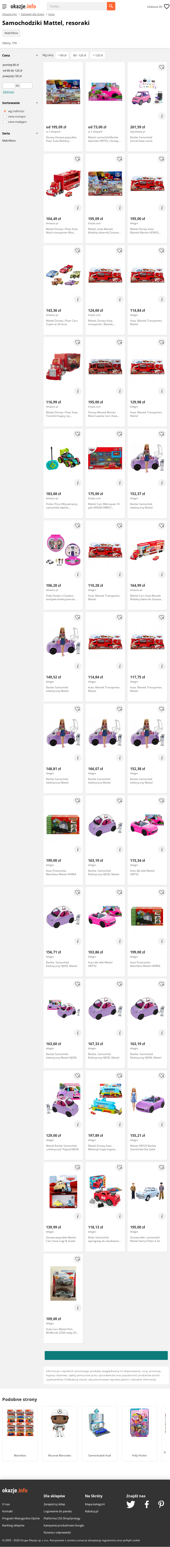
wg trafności (16, 111)
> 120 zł (97, 55)
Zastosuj (8, 92)
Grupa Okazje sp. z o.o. (34, 1540)
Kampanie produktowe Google (64, 1525)
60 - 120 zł (79, 55)
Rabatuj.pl (91, 1511)
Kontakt (7, 1511)
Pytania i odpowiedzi (57, 1532)
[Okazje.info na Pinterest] (161, 1505)
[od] (9, 85)
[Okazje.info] (25, 6)
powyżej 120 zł (12, 76)
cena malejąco (17, 122)
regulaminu (109, 1540)
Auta (51, 14)
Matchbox (11, 33)
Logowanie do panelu (58, 1511)
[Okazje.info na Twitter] (130, 1505)
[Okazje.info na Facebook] (147, 1505)
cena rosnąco (17, 116)
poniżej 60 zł (11, 65)
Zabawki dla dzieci (32, 14)
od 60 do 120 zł (12, 70)
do (18, 85)
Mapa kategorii (95, 1504)
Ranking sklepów (13, 1525)
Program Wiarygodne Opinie (21, 1518)
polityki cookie (131, 1540)
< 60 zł (62, 55)
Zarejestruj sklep (54, 1504)
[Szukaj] (80, 4)
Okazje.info (9, 14)
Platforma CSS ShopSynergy (62, 1518)
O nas (6, 1504)
